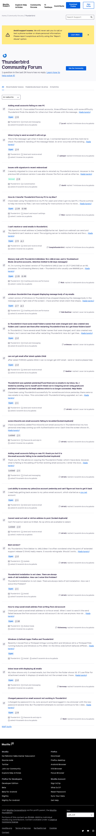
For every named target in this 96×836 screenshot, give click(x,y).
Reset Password (58, 792)
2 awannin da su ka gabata (83, 442)
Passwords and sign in (32, 440)
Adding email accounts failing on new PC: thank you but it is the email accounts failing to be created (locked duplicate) (35, 454)
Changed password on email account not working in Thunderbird (37, 698)
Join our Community (11, 769)
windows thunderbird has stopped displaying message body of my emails (41, 294)
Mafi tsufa (6, 727)
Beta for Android (9, 792)
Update (26, 561)
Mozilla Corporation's (16, 810)
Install (26, 594)
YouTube (88, 831)
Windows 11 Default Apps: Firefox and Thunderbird (30, 639)
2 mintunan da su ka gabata (83, 123)
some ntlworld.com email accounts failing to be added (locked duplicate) (40, 421)
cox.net (83, 492)
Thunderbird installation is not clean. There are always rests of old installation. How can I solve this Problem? (32, 575)
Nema (91, 17)
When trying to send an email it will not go (27, 135)
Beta (4, 787)
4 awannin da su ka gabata (83, 628)
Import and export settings (34, 213)
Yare (68, 810)
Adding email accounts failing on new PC (26, 105)
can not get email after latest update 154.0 (27, 356)
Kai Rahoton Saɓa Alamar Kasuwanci (18, 756)
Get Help (55, 800)
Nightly (5, 796)
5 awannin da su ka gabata (83, 687)
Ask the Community (76, 68)
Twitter (5, 764)
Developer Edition (10, 783)
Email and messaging (32, 122)
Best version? (14, 545)
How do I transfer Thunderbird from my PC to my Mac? (32, 197)
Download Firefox (73, 5)
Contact (5, 832)
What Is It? (56, 787)
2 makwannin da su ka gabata (82, 283)
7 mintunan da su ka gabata (83, 185)
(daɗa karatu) (84, 112)
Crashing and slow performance (36, 281)
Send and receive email (33, 154)
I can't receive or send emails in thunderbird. (28, 227)
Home (4, 16)
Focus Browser (57, 773)
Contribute (59, 6)
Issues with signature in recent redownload (27, 167)
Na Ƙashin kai (40, 828)
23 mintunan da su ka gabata (83, 215)
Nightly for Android (11, 800)
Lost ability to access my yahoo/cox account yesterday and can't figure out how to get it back (50, 488)
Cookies (53, 828)
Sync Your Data (58, 796)
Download (55, 756)
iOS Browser (56, 769)
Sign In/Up (88, 5)
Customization (29, 184)
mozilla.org (7, 828)
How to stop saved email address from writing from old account (36, 607)
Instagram (93, 831)
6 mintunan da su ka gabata (83, 156)
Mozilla (8, 744)
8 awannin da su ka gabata (83, 719)
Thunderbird (15, 122)
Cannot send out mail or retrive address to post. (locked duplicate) (37, 518)
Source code (7, 760)
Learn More (75, 35)
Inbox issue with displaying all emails (25, 669)
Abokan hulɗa (29, 626)
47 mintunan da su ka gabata (83, 247)
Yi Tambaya (48, 6)
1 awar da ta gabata (86, 312)
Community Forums (35, 6)
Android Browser (58, 764)
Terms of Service (23, 828)
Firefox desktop (58, 760)
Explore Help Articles (21, 6)
